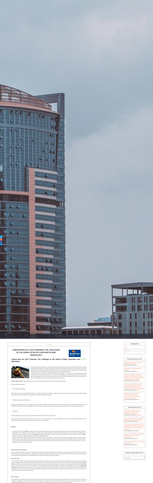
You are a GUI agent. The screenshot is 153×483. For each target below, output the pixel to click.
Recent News (139, 415)
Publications (126, 349)
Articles (125, 351)
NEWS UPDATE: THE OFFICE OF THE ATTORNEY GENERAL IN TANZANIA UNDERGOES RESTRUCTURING (134, 435)
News (125, 347)
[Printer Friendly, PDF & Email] (83, 358)
